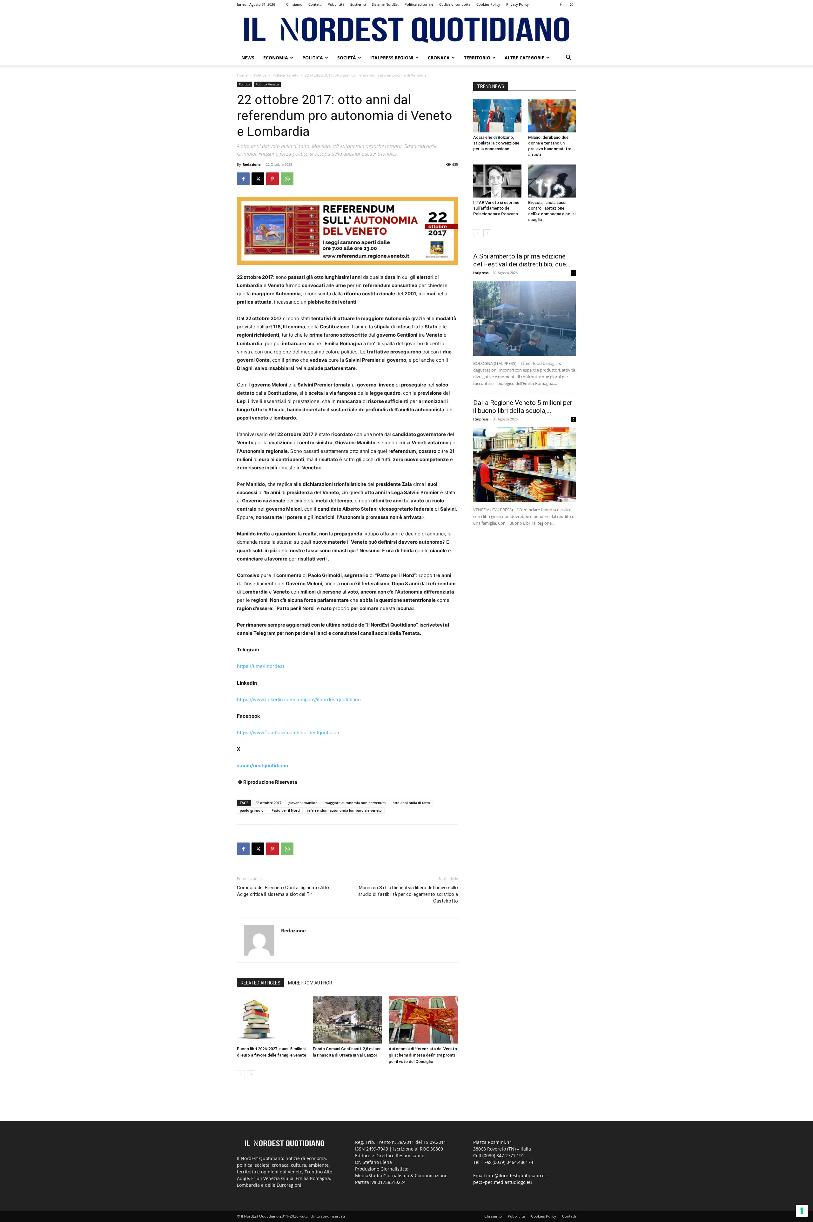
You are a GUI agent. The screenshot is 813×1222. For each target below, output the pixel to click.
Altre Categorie (524, 58)
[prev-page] (241, 1074)
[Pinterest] (272, 178)
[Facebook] (561, 4)
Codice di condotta (454, 4)
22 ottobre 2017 (268, 802)
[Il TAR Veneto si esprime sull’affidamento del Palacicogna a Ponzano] (497, 181)
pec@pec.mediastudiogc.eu (502, 1182)
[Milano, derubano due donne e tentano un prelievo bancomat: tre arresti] (552, 115)
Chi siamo (294, 4)
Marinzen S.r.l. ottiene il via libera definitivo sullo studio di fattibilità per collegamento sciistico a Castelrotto (408, 894)
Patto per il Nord (286, 810)
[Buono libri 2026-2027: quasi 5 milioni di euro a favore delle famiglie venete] (271, 1020)
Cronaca (439, 58)
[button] (568, 58)
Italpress (480, 272)
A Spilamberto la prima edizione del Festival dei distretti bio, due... (522, 260)
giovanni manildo (303, 802)
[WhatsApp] (287, 178)
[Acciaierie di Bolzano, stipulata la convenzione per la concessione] (497, 115)
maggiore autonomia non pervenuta (355, 802)
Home (242, 75)
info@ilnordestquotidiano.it (515, 1175)
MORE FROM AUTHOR (310, 982)
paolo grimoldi (252, 810)
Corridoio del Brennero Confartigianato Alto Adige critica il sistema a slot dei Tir (283, 891)
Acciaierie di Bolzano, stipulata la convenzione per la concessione (496, 143)
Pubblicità (336, 4)
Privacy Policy (517, 4)
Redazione (252, 164)
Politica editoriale (419, 4)
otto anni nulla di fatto (411, 802)
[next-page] (251, 1074)
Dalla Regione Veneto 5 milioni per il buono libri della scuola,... (522, 406)
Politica (312, 58)
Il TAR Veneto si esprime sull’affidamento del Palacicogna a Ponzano (496, 208)
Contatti (315, 4)
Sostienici (358, 4)
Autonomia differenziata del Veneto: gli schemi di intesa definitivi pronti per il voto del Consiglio (423, 1055)
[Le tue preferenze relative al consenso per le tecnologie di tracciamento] (802, 1211)
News (247, 58)
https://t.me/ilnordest (260, 666)
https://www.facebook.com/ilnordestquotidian (288, 732)
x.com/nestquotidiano (262, 765)
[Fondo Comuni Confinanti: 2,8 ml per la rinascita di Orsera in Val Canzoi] (347, 1020)
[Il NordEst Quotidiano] (406, 30)
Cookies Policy (488, 4)
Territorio (477, 58)
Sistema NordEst (385, 4)
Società (346, 58)
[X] (571, 4)
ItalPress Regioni (391, 58)
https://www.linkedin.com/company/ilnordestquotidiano (299, 699)
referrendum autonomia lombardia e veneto (344, 810)
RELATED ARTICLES (260, 982)
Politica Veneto (285, 75)
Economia (275, 58)
